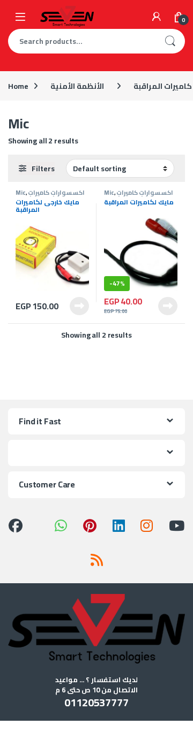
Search (170, 41)
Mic (21, 192)
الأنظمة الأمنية (77, 86)
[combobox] (81, 41)
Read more (79, 306)
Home (18, 86)
